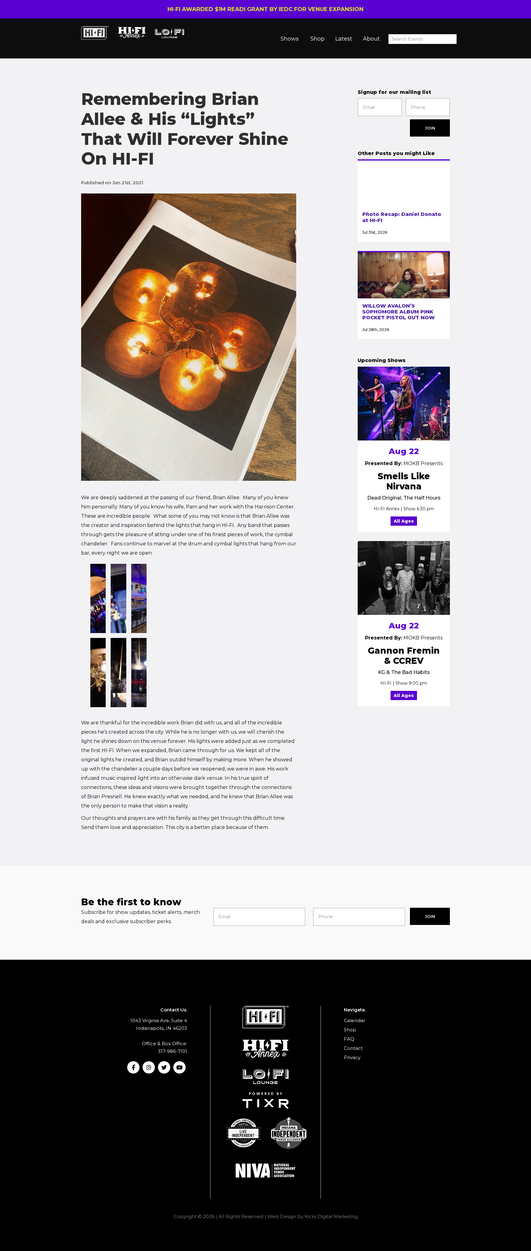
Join (430, 127)
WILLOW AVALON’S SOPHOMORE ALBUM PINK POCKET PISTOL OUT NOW (398, 312)
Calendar (354, 1020)
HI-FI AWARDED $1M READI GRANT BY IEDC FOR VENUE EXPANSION (265, 9)
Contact (353, 1048)
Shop (317, 38)
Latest (343, 38)
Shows (290, 38)
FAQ (349, 1039)
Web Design (281, 1216)
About (371, 38)
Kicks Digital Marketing (331, 1216)
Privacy (352, 1057)
